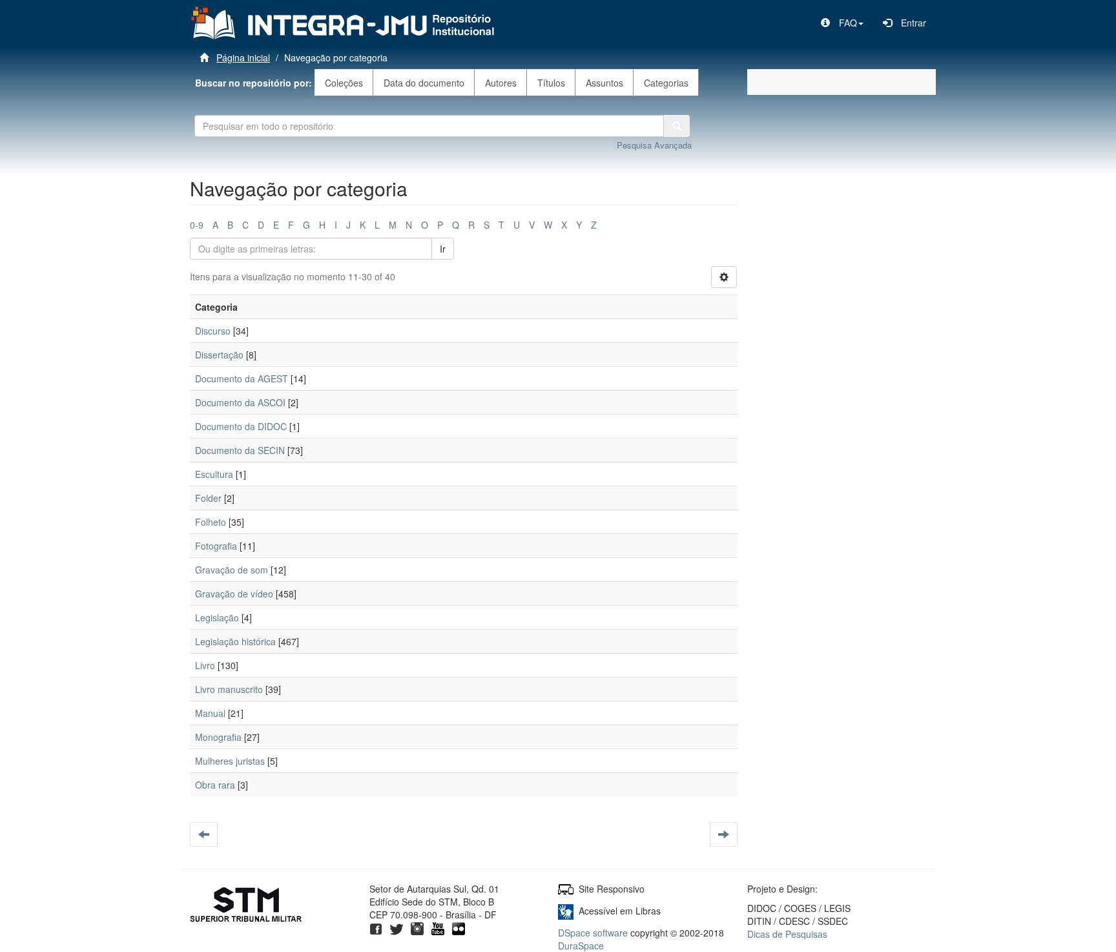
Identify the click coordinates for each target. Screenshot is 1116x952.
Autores (501, 82)
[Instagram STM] (417, 927)
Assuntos (604, 82)
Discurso (213, 330)
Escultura (214, 474)
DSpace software (593, 932)
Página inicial (243, 57)
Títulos (551, 82)
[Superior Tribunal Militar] (246, 906)
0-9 (196, 224)
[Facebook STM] (375, 927)
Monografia (218, 736)
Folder (208, 498)
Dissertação (219, 354)
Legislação (217, 617)
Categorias (666, 82)
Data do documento (424, 82)
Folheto (210, 521)
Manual (210, 713)
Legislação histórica (235, 641)
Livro (205, 665)
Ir (443, 248)
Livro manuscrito (229, 689)
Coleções (344, 82)
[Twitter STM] (396, 927)
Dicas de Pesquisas (787, 933)
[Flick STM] (458, 927)
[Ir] (677, 126)
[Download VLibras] (566, 910)
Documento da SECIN (240, 450)
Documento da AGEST (241, 378)
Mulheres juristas (230, 760)
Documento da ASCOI (240, 402)
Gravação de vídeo (234, 593)
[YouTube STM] (437, 927)
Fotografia (216, 545)
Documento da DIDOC (241, 426)
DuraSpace (581, 945)
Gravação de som (231, 569)
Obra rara (215, 784)
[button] (842, 22)
